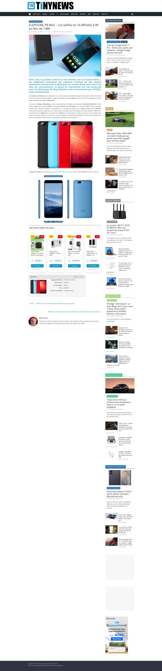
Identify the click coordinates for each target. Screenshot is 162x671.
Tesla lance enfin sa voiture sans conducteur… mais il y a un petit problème (119, 403)
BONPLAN (57, 32)
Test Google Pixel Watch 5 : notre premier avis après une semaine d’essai (125, 71)
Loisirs (52, 14)
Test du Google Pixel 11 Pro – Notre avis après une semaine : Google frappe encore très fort (119, 49)
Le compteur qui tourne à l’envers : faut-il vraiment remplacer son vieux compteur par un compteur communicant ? (120, 186)
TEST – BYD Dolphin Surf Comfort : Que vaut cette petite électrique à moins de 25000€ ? (125, 96)
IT (57, 14)
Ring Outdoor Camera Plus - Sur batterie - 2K (92, 253)
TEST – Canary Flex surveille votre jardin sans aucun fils (51, 303)
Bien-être (74, 14)
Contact (104, 14)
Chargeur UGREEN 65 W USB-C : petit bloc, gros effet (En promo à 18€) (125, 454)
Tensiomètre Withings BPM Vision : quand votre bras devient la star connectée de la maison (125, 441)
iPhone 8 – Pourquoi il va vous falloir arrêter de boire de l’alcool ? (75, 312)
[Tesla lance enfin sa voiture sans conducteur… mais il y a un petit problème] (119, 379)
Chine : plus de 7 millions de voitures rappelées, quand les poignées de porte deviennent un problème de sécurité (119, 360)
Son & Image (64, 14)
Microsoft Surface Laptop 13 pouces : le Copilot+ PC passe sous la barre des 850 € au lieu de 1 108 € (125, 252)
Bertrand (42, 32)
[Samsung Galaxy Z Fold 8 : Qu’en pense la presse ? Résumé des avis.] (119, 471)
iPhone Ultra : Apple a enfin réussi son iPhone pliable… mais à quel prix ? (125, 517)
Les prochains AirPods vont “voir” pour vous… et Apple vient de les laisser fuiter (125, 529)
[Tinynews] (30, 14)
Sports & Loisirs (112, 300)
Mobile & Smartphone (36, 21)
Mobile (44, 14)
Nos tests (36, 14)
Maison (82, 14)
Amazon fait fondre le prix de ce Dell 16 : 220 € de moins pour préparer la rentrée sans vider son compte (125, 282)
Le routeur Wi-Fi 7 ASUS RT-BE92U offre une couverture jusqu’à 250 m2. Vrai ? (118, 229)
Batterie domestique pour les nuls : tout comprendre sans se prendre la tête (124, 159)
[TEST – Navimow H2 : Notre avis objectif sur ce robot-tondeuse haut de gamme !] (111, 80)
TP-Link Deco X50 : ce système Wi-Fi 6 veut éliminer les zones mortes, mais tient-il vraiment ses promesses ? (119, 267)
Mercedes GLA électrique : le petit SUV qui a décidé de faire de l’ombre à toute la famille (125, 331)
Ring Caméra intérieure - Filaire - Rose (55, 253)
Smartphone (69, 32)
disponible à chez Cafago (61, 172)
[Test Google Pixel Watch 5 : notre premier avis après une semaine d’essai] (111, 68)
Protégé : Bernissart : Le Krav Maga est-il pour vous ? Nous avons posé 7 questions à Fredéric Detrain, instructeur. (120, 308)
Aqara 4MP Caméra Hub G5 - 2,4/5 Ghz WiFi (74, 253)
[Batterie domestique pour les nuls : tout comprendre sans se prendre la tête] (111, 156)
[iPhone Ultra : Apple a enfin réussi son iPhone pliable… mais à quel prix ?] (111, 514)
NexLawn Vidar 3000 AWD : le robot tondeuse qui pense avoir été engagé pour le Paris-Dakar (119, 137)
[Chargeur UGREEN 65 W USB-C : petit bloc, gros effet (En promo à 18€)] (111, 451)
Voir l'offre (37, 266)
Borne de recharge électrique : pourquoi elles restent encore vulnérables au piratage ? (125, 345)
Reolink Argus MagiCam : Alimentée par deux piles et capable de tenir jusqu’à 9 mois (125, 172)
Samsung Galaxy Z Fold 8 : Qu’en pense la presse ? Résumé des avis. (119, 494)
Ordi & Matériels (112, 222)
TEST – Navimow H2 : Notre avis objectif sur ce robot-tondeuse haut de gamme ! (125, 84)
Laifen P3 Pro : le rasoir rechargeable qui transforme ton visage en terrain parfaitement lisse (125, 427)
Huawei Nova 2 (93, 79)
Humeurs (96, 14)
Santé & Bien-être (112, 396)
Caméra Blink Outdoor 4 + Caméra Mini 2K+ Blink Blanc (37, 253)
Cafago (63, 32)
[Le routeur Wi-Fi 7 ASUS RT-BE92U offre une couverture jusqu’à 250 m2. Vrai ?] (119, 205)
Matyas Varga (121, 55)
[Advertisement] (119, 567)
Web (89, 14)
